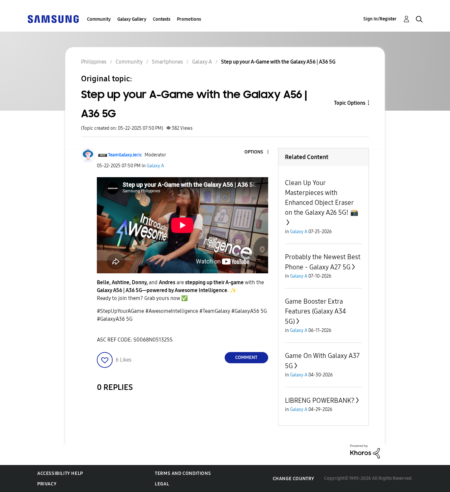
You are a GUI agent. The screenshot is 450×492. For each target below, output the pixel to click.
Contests (161, 19)
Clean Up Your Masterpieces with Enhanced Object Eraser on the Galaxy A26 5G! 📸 (321, 197)
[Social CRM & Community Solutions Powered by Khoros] (365, 451)
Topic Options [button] (349, 103)
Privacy (46, 484)
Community (99, 19)
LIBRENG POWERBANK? (319, 400)
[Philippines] (53, 18)
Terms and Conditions (183, 473)
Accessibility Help (60, 473)
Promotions (189, 19)
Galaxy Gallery (131, 19)
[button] (256, 152)
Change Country (293, 478)
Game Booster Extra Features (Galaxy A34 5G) (315, 311)
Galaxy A (155, 166)
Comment (246, 357)
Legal (162, 484)
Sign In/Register (380, 19)
